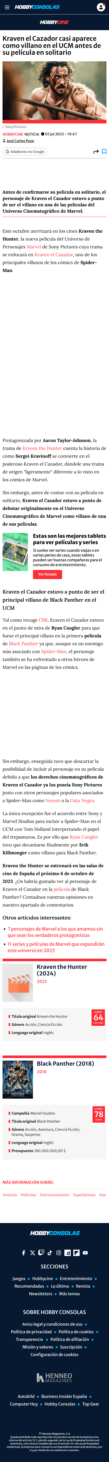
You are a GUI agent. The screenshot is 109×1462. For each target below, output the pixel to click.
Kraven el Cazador (53, 254)
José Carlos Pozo (20, 141)
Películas (28, 1195)
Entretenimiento (54, 1195)
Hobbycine (51, 22)
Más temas (69, 1294)
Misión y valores (38, 1347)
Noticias (10, 1195)
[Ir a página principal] (37, 7)
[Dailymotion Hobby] (67, 1253)
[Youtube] (85, 1253)
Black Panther (23, 643)
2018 (41, 1072)
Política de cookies (76, 1332)
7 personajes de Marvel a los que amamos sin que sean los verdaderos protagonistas (55, 932)
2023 (42, 981)
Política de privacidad (31, 1332)
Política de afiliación (69, 1339)
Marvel (34, 247)
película (61, 889)
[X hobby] (32, 1253)
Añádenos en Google (27, 151)
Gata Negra (82, 800)
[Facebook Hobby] (24, 1253)
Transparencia (30, 1339)
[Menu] (7, 7)
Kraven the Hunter (42, 448)
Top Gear (90, 1404)
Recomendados (29, 1286)
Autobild (26, 1396)
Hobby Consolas (60, 1404)
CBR (43, 620)
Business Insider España (64, 1396)
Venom (52, 800)
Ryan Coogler (84, 837)
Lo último (60, 1286)
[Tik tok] (50, 1253)
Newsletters (40, 1294)
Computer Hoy (24, 1404)
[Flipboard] (76, 1253)
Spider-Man (53, 651)
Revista (83, 1286)
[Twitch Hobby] (41, 1253)
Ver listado (47, 574)
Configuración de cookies (54, 1354)
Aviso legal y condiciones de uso (52, 1324)
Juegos (18, 1278)
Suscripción (71, 1347)
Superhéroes (84, 1195)
